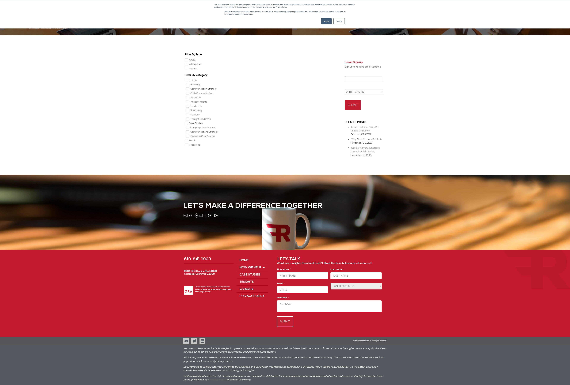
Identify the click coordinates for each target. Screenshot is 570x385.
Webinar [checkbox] (193, 68)
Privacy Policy (252, 296)
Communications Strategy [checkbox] (204, 132)
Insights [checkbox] (193, 80)
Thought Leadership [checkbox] (200, 119)
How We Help (250, 267)
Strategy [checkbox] (195, 114)
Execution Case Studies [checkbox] (202, 136)
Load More (284, 58)
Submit (353, 105)
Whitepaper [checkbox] (195, 64)
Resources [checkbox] (194, 144)
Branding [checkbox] (195, 84)
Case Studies (250, 275)
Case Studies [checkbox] (196, 123)
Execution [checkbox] (195, 97)
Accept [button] (326, 21)
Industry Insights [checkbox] (198, 101)
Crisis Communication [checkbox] (201, 93)
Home (244, 260)
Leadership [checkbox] (196, 106)
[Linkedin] (202, 340)
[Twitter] (194, 340)
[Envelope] (186, 340)
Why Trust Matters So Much (366, 139)
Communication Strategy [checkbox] (203, 89)
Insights (247, 282)
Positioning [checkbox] (196, 110)
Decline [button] (339, 21)
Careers (247, 289)
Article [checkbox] (192, 60)
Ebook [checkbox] (192, 140)
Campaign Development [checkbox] (203, 127)
